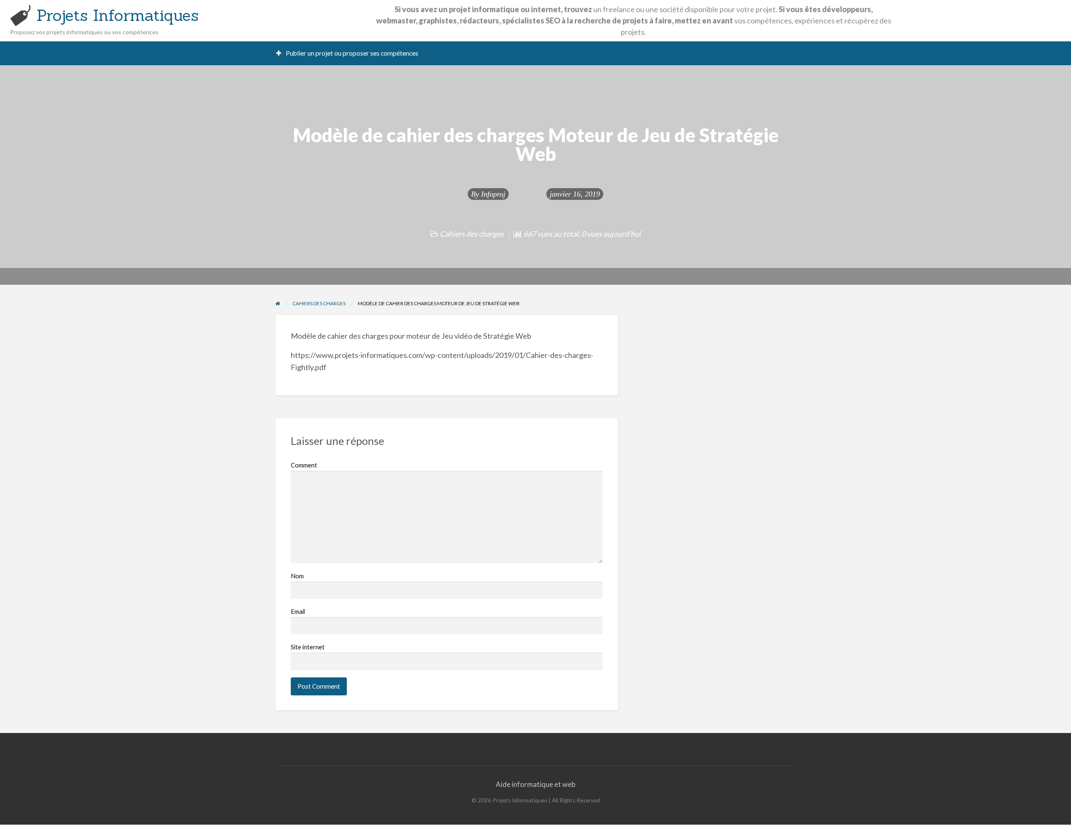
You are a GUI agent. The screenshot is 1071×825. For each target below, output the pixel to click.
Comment (304, 465)
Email (298, 611)
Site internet (308, 647)
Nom (297, 576)
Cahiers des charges (472, 233)
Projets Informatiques (117, 15)
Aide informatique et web (535, 784)
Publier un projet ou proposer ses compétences (351, 53)
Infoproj (493, 194)
